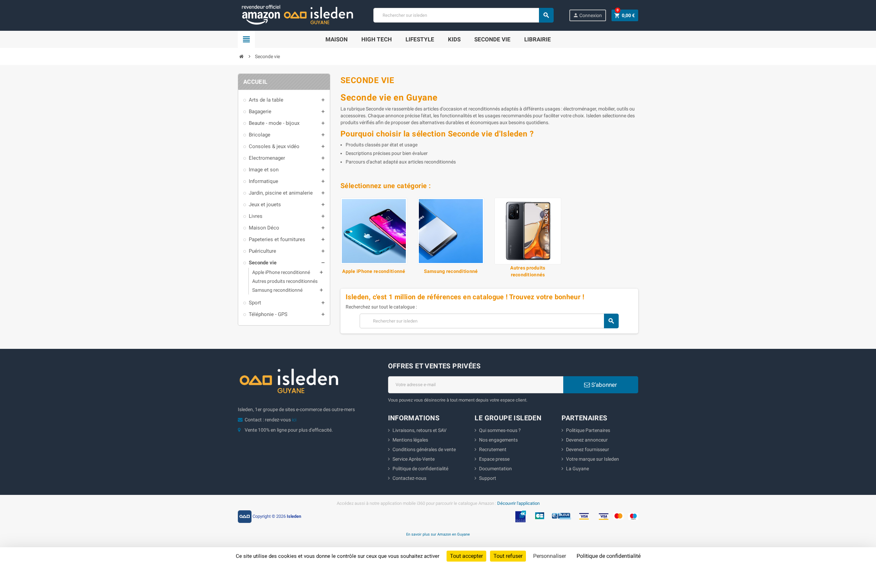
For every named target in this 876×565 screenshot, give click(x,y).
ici (294, 419)
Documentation (495, 468)
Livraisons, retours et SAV (419, 430)
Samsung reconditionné (451, 271)
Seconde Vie (492, 39)
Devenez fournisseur (587, 449)
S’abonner (603, 384)
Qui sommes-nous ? (500, 430)
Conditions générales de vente (424, 449)
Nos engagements (498, 440)
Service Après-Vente (413, 459)
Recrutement (492, 449)
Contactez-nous (409, 478)
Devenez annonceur (587, 440)
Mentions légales (410, 440)
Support (487, 478)
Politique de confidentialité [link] (609, 556)
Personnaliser (549, 556)
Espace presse (494, 459)
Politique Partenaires (588, 430)
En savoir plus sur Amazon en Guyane (438, 534)
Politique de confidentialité (420, 468)
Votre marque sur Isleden (592, 459)
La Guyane (577, 468)
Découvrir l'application (518, 503)
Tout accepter (466, 556)
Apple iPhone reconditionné (373, 271)
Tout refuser (508, 556)
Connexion (587, 15)
